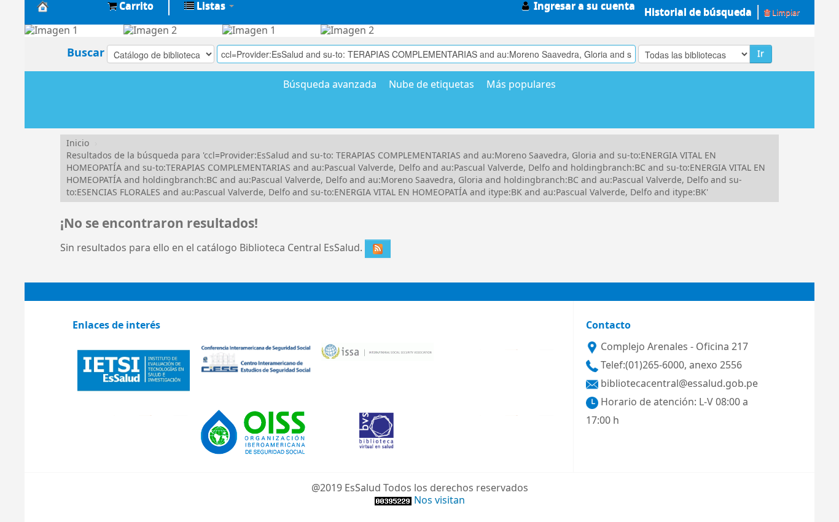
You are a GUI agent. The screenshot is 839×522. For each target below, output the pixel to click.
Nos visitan (439, 500)
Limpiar (785, 12)
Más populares (521, 85)
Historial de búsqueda (698, 12)
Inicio (77, 143)
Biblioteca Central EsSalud (67, 6)
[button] (130, 6)
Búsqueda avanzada (330, 85)
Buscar (85, 53)
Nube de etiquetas (431, 85)
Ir (760, 53)
